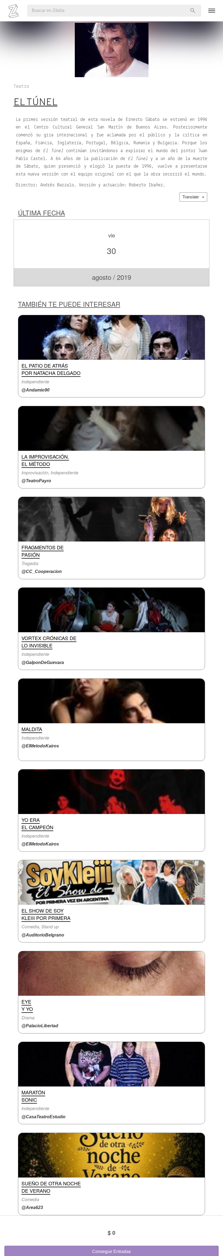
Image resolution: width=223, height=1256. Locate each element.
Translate (192, 197)
